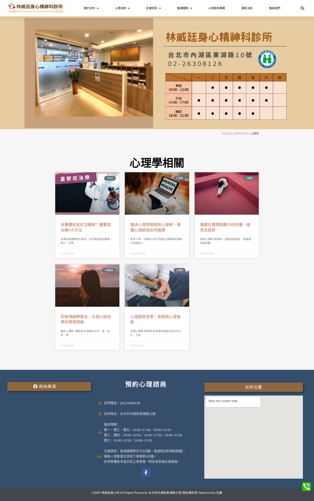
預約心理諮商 (146, 384)
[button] (302, 8)
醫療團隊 (182, 8)
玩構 (219, 492)
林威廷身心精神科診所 (235, 133)
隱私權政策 (189, 492)
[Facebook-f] (146, 472)
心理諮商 (120, 8)
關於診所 (89, 8)
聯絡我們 (274, 8)
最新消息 (247, 8)
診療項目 (151, 8)
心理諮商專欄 (216, 8)
